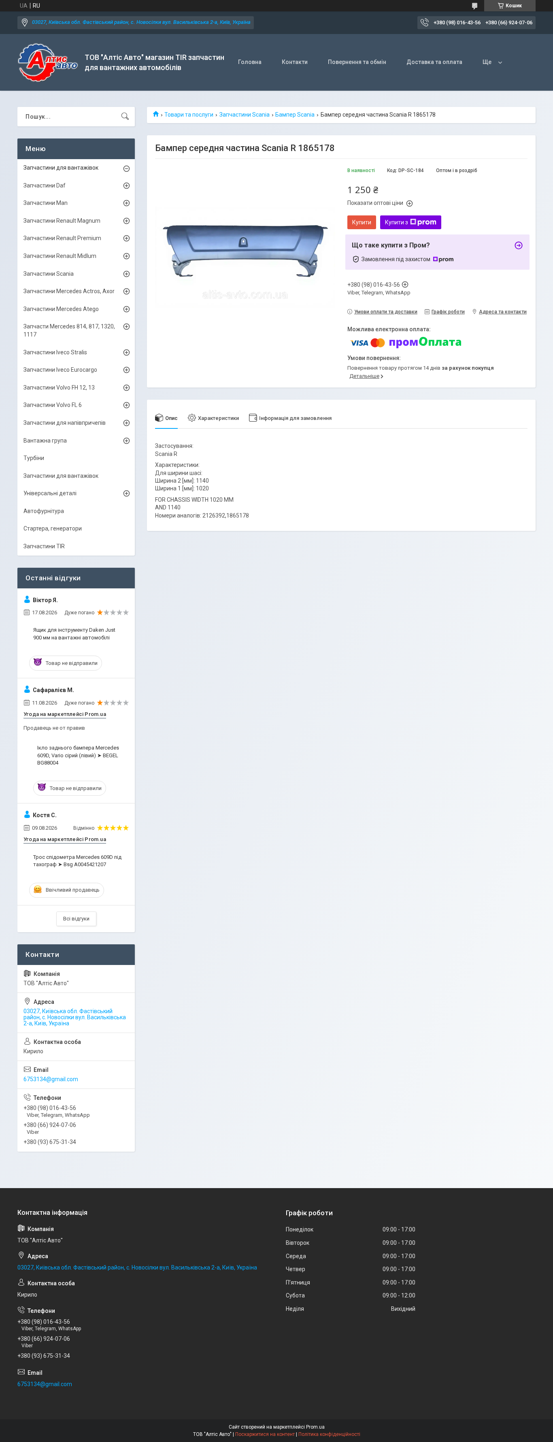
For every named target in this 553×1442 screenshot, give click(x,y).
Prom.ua (315, 1427)
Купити (361, 222)
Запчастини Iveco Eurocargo (60, 369)
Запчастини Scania (244, 114)
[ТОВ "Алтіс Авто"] (48, 63)
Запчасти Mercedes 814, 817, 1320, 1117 (69, 330)
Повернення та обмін (357, 62)
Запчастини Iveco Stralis (55, 352)
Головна (250, 62)
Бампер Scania (295, 114)
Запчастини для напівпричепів (64, 423)
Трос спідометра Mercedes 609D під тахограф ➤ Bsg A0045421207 (77, 860)
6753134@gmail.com (50, 1079)
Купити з (396, 222)
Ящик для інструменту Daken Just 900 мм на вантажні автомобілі (74, 633)
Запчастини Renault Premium (62, 238)
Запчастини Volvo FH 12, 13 (59, 387)
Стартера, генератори (52, 528)
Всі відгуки (76, 919)
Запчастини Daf (44, 185)
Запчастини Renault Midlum (59, 256)
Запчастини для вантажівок (60, 167)
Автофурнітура (43, 511)
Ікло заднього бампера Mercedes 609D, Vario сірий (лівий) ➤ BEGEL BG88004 (78, 755)
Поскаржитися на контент (265, 1434)
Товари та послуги (188, 114)
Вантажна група (45, 440)
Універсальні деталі (50, 493)
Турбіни (33, 458)
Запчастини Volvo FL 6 (52, 405)
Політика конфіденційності (329, 1434)
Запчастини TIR (44, 546)
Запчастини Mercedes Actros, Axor (69, 291)
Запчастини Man (45, 203)
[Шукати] (125, 116)
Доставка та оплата (434, 62)
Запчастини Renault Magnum (61, 220)
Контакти (295, 62)
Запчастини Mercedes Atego (61, 309)
